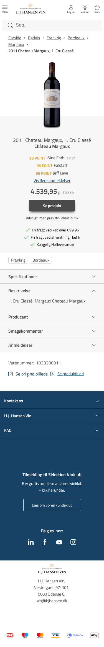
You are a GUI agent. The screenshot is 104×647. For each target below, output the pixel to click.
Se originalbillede (32, 374)
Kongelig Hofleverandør (56, 244)
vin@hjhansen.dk (52, 601)
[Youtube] (59, 542)
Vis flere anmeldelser (52, 181)
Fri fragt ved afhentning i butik (55, 237)
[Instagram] (73, 543)
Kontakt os (13, 401)
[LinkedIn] (31, 543)
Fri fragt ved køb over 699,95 (55, 230)
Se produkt (52, 205)
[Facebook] (45, 543)
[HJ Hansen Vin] (31, 9)
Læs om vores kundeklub (52, 505)
